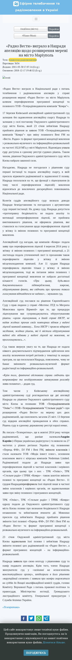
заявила (17, 561)
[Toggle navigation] (36, 19)
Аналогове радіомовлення (23, 59)
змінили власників (56, 449)
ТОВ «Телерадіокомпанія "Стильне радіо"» (40, 408)
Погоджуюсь (36, 653)
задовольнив (18, 541)
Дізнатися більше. (54, 642)
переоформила (29, 484)
